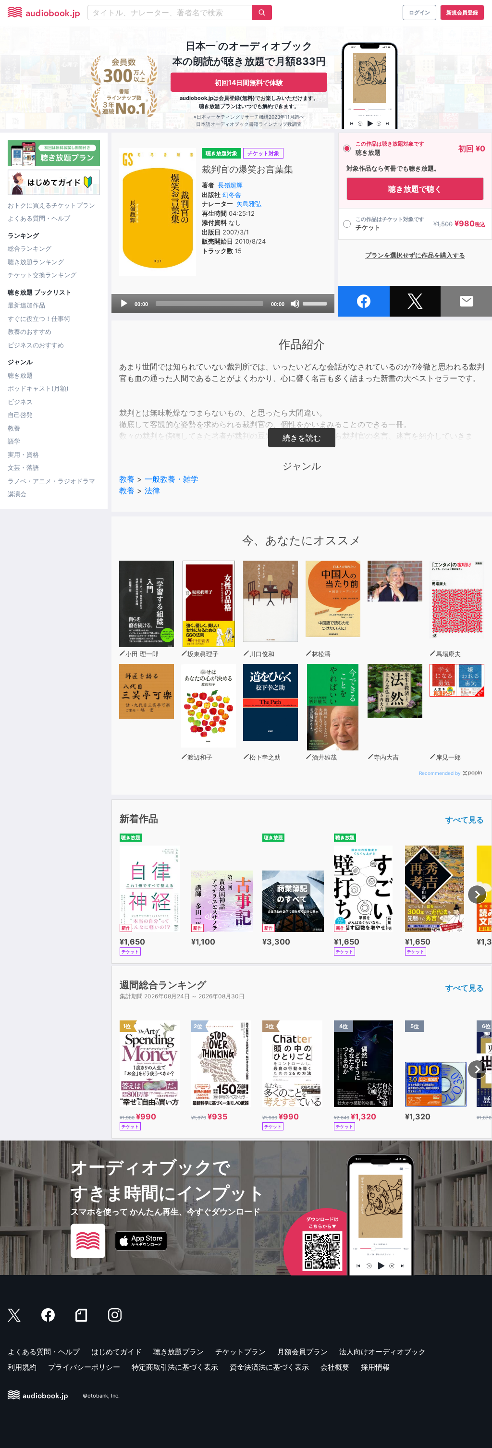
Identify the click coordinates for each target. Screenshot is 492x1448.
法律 (152, 490)
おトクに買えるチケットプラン (51, 205)
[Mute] (295, 303)
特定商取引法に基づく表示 (175, 1367)
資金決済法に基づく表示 (269, 1367)
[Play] (124, 303)
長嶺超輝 (230, 185)
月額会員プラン (302, 1351)
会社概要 (334, 1367)
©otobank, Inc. (101, 1395)
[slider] (316, 302)
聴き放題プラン (178, 1351)
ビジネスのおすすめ (36, 345)
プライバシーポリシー (84, 1367)
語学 (14, 441)
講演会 (17, 494)
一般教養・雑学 (171, 479)
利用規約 (22, 1367)
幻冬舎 (231, 194)
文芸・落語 (23, 467)
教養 (14, 428)
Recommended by (440, 773)
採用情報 (375, 1367)
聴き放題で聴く (415, 189)
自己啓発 (20, 414)
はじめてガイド (116, 1351)
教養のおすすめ (29, 331)
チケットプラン (240, 1351)
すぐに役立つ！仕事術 (39, 318)
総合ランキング (29, 248)
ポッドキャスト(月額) (38, 388)
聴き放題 (20, 375)
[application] (222, 303)
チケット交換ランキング (42, 275)
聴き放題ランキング (36, 262)
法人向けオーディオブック (382, 1351)
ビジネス (20, 401)
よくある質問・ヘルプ (39, 218)
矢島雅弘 (248, 204)
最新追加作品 (26, 305)
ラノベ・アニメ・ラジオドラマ (51, 481)
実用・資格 (23, 454)
